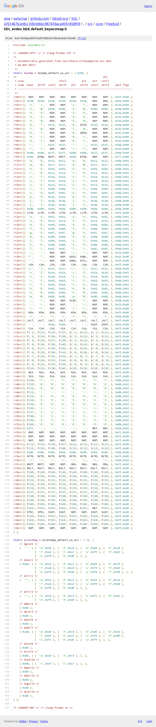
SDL (74, 18)
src (90, 23)
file (82, 38)
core (99, 23)
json (149, 721)
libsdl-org (60, 18)
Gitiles (23, 721)
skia (7, 18)
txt (140, 721)
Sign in (148, 6)
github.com (39, 18)
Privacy (33, 721)
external (20, 18)
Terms (44, 721)
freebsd (112, 23)
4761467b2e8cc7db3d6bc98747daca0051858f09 (42, 23)
